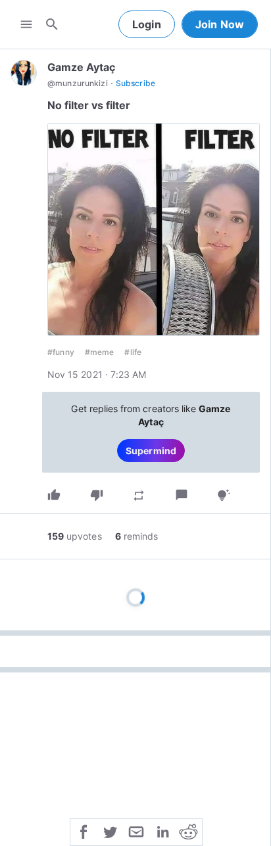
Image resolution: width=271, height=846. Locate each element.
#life (132, 352)
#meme (99, 352)
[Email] (136, 830)
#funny (60, 352)
